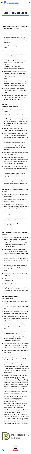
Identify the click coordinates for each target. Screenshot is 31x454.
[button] (2, 2)
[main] (15, 13)
